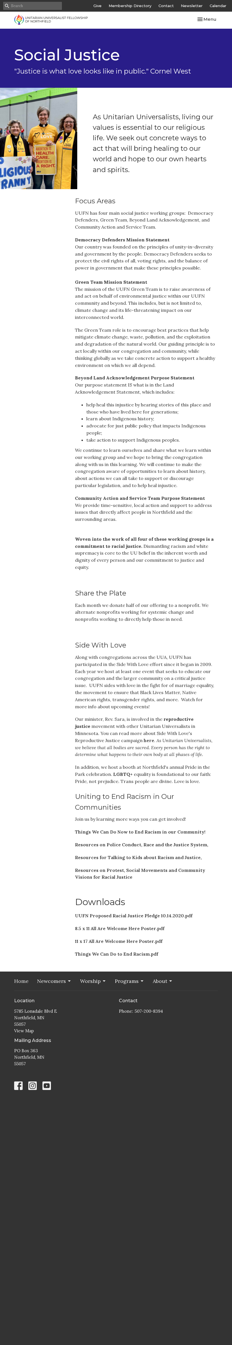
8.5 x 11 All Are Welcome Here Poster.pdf (119, 928)
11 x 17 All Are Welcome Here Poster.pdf (118, 941)
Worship (90, 981)
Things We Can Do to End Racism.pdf (116, 954)
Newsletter (192, 5)
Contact (166, 5)
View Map (24, 1030)
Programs (127, 981)
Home (21, 981)
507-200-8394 (149, 1011)
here (149, 740)
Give (97, 5)
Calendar (218, 5)
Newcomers (51, 981)
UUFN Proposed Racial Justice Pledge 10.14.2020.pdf (133, 915)
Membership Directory (130, 5)
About (160, 981)
